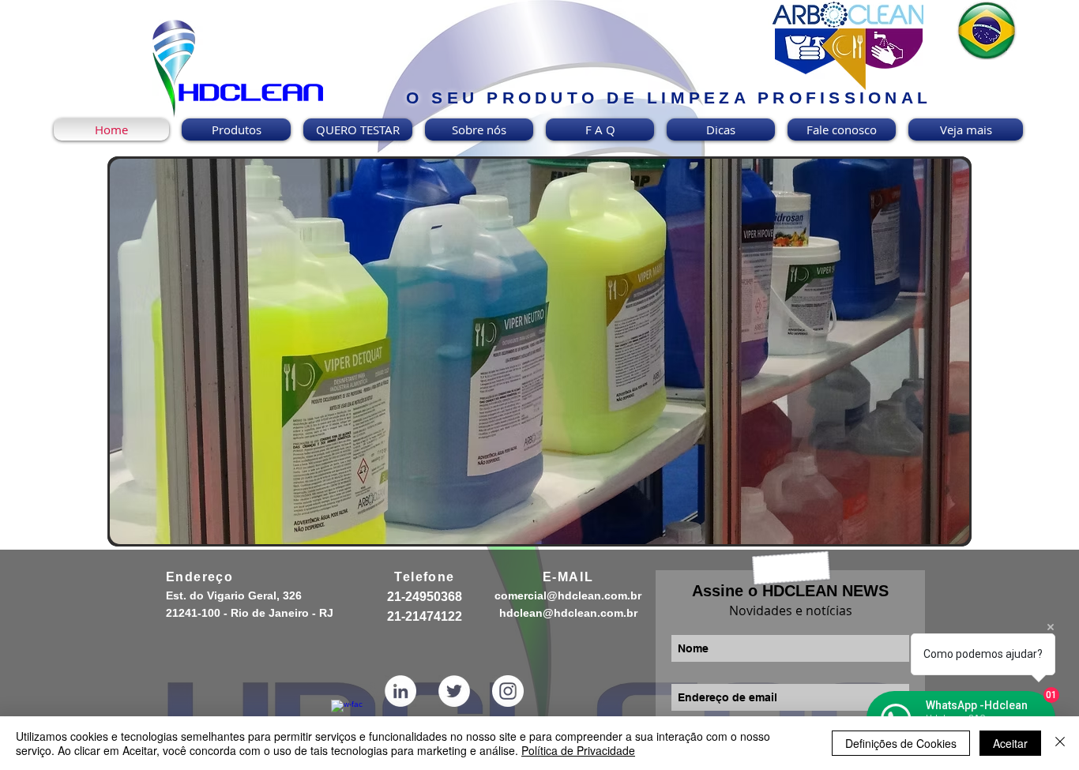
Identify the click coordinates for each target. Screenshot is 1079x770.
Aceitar (1010, 743)
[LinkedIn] (400, 691)
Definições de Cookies (901, 743)
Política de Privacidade (578, 750)
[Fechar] (1060, 743)
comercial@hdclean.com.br (567, 595)
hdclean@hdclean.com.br (568, 613)
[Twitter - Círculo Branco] (454, 691)
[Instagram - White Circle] (508, 691)
